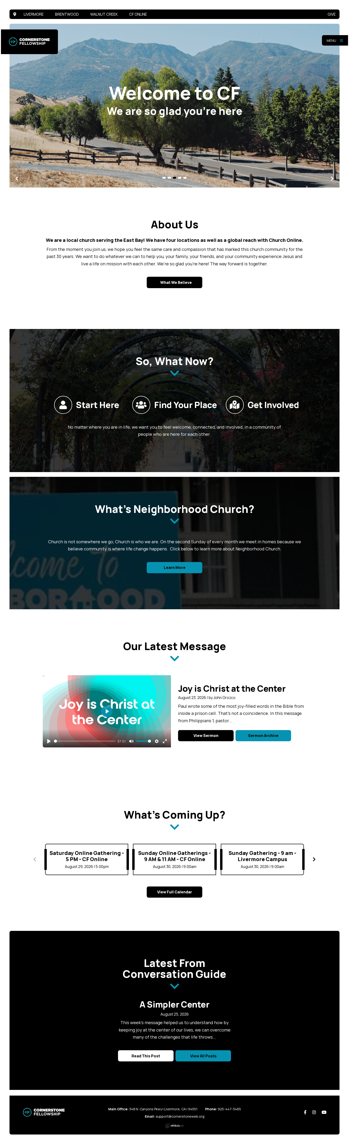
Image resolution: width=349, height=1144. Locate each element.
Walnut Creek (104, 14)
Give (332, 14)
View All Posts (203, 1056)
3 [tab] (174, 178)
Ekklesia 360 (174, 1125)
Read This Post (146, 1056)
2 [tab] (169, 178)
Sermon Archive (263, 735)
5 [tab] (185, 178)
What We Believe (176, 282)
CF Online (138, 14)
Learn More (174, 567)
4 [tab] (179, 178)
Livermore (34, 14)
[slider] (84, 741)
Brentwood (67, 14)
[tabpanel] (174, 106)
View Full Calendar (174, 892)
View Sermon (205, 735)
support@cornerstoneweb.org (180, 1116)
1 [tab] (164, 178)
